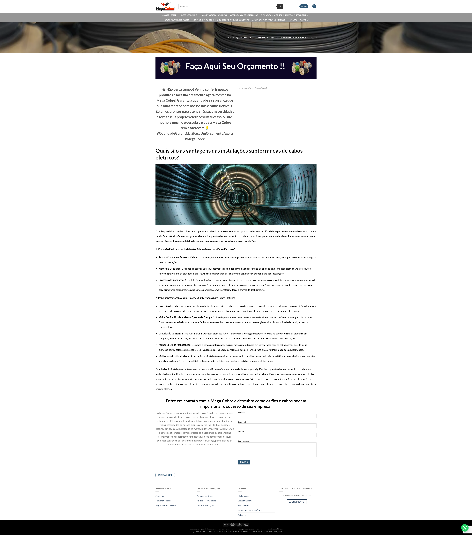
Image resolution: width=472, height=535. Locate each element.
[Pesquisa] (280, 6)
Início (230, 37)
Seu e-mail (242, 422)
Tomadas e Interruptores (296, 15)
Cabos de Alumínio (189, 15)
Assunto (241, 432)
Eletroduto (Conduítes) (271, 15)
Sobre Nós (159, 496)
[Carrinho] (314, 6)
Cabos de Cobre (169, 15)
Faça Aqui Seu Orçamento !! (235, 66)
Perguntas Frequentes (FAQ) (250, 510)
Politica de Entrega (205, 496)
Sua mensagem (243, 441)
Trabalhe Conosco (163, 500)
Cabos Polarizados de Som (177, 20)
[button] (465, 528)
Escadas (293, 20)
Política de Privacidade (206, 500)
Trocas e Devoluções (205, 505)
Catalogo (242, 515)
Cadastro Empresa (245, 500)
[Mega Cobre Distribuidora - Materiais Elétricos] (165, 6)
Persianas (304, 20)
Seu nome (241, 412)
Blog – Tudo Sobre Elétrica (166, 505)
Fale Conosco (243, 505)
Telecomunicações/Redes (203, 20)
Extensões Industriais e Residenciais (233, 20)
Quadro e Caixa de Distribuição (243, 15)
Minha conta (243, 496)
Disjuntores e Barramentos (214, 15)
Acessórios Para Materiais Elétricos (268, 20)
